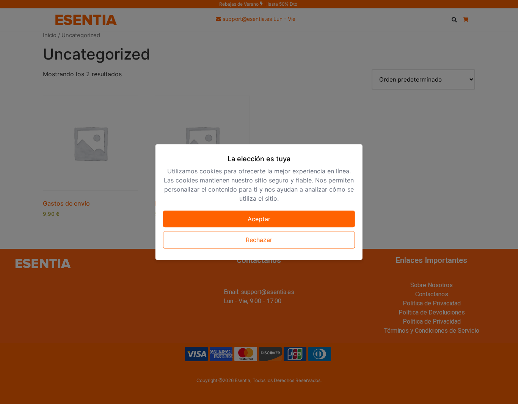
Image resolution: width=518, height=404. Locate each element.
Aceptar (259, 219)
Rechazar (259, 240)
